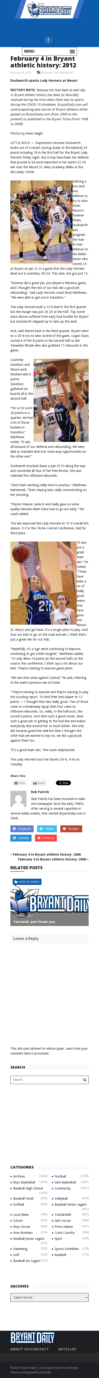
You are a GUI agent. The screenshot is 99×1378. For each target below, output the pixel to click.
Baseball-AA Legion (26, 1261)
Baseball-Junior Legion (28, 1238)
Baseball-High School (28, 1188)
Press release (64, 1226)
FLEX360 (45, 1372)
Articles (67, 1349)
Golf (16, 1255)
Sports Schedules (67, 1249)
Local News (21, 1214)
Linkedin (23, 837)
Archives (46, 72)
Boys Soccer (21, 1226)
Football (60, 1176)
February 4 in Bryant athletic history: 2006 (47, 854)
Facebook (24, 828)
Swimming (20, 1249)
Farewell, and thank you (34, 921)
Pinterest (48, 837)
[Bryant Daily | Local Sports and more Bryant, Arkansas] (49, 9)
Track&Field (63, 1214)
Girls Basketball (63, 72)
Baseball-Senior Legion (71, 1204)
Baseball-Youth (23, 1198)
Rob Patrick (40, 792)
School (18, 1220)
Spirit (58, 1238)
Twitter (49, 828)
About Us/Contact (29, 1349)
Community (63, 1188)
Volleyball (61, 1198)
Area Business (29, 882)
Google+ (73, 828)
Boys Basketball (24, 1182)
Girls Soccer (63, 1220)
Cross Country (65, 1232)
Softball (18, 1204)
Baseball (60, 1255)
